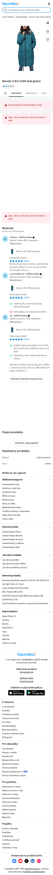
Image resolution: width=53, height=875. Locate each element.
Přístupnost (7, 737)
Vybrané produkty (11, 575)
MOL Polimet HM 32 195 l (12, 592)
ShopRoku (6, 832)
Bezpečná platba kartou (12, 771)
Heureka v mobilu (9, 752)
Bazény (5, 623)
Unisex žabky (7, 519)
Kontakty (6, 710)
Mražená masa (8, 499)
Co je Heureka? (8, 706)
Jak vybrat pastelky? (10, 560)
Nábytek (5, 639)
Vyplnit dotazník (26, 681)
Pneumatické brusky (10, 484)
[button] (16, 93)
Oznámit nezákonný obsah (13, 733)
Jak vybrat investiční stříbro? (14, 563)
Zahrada (5, 635)
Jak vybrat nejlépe (11, 555)
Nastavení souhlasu (10, 764)
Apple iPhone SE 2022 (11, 515)
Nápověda (6, 817)
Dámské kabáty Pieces (11, 531)
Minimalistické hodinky (11, 507)
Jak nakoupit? (8, 748)
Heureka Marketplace (11, 798)
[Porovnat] (48, 23)
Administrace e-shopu (11, 786)
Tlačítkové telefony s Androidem (16, 511)
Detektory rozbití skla (11, 488)
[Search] (5, 93)
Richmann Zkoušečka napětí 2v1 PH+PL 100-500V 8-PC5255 (26, 580)
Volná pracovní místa (10, 718)
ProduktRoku (7, 836)
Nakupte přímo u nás (10, 760)
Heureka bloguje (9, 726)
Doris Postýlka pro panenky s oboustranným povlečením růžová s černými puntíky (26, 603)
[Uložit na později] (48, 40)
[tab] (16, 93)
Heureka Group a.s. (33, 868)
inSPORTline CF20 (9, 599)
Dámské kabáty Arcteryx (12, 539)
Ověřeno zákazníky (10, 828)
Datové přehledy (9, 805)
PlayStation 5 (7, 627)
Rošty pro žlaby (8, 503)
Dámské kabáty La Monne (13, 543)
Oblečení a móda (9, 643)
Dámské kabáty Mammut (12, 535)
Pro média (6, 722)
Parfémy (5, 620)
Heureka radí (7, 756)
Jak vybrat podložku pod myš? (14, 567)
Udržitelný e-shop (9, 847)
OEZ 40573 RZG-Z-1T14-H (13, 584)
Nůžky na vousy (8, 496)
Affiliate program (9, 809)
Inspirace (6, 843)
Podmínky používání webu (34, 871)
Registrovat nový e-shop (12, 790)
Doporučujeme (10, 611)
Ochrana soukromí (9, 767)
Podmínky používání (10, 714)
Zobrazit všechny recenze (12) (26, 379)
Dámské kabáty (21, 17)
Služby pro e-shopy (10, 794)
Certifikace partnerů (10, 840)
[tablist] (26, 93)
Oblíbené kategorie (12, 479)
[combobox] (26, 10)
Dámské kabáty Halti (10, 547)
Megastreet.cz (16, 243)
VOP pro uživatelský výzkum (14, 775)
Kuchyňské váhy (9, 492)
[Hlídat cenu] (48, 31)
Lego (4, 631)
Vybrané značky (10, 527)
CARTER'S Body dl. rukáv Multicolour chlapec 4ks (22, 595)
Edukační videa (8, 813)
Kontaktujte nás (26, 672)
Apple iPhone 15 (9, 616)
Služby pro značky (9, 802)
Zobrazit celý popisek (26, 443)
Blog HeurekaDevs (10, 729)
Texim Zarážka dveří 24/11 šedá (15, 588)
